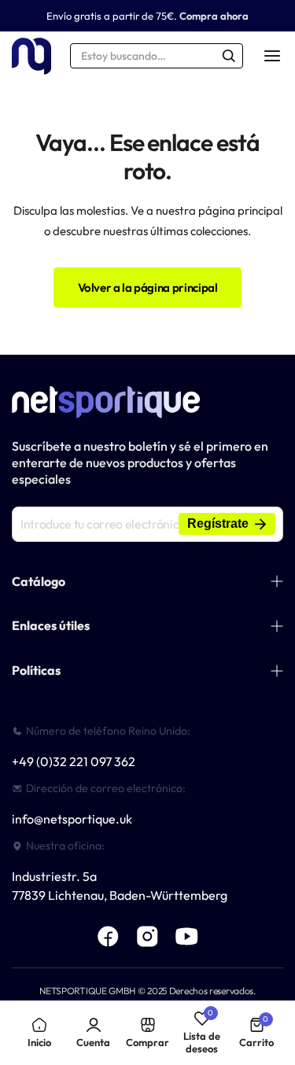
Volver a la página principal (148, 287)
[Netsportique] (31, 56)
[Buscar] (229, 56)
